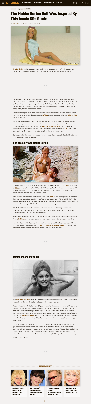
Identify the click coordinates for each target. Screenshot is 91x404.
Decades (59, 2)
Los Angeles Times (27, 315)
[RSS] (88, 3)
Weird (13, 9)
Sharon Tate (72, 115)
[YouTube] (73, 3)
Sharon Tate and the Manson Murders (52, 225)
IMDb (16, 188)
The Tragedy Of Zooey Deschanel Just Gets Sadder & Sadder (36, 391)
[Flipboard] (82, 3)
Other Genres (49, 2)
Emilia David (16, 23)
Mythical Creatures (24, 9)
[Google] (85, 3)
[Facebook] (70, 3)
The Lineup (65, 185)
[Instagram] (76, 3)
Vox (67, 128)
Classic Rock (26, 2)
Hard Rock (38, 2)
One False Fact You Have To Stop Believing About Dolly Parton (18, 391)
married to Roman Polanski (51, 126)
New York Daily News (23, 299)
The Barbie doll (18, 69)
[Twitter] (79, 3)
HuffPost (45, 115)
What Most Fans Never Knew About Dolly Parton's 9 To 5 (71, 390)
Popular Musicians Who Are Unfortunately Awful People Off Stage (54, 391)
